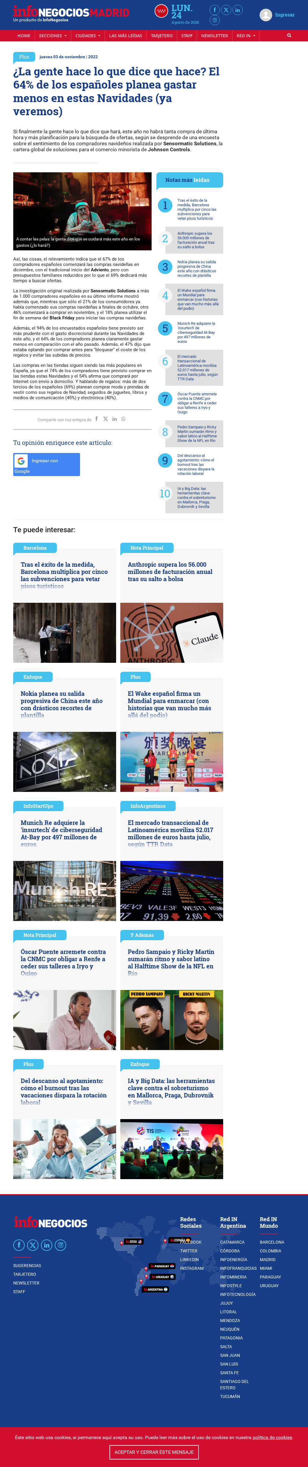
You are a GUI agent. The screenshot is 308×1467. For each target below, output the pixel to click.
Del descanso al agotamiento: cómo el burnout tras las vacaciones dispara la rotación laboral (195, 464)
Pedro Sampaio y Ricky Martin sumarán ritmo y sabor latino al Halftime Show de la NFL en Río (197, 434)
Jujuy (226, 1303)
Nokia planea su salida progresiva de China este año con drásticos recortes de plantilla (196, 269)
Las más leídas (125, 35)
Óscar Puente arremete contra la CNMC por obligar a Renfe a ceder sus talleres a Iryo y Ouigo (197, 403)
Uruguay (269, 1285)
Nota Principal (147, 548)
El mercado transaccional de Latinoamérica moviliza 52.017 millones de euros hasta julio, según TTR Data (197, 367)
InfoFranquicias (238, 1268)
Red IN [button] (244, 35)
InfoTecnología (238, 1294)
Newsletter (214, 35)
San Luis (229, 1364)
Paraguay (270, 1277)
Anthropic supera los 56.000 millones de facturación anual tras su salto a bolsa (196, 240)
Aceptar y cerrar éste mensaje (154, 1452)
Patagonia (231, 1338)
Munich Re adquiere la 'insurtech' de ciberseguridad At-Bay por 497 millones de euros (196, 332)
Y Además (142, 935)
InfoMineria (233, 1277)
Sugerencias (27, 1265)
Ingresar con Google (36, 466)
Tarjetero (162, 35)
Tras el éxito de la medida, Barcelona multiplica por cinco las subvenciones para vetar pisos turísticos (197, 209)
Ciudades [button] (86, 35)
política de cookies (272, 1437)
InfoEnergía (233, 1259)
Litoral (228, 1311)
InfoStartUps (38, 806)
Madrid (268, 1259)
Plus (24, 56)
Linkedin (189, 1259)
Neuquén (229, 1329)
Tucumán (230, 1396)
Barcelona (35, 548)
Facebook (191, 1242)
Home (23, 35)
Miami (266, 1268)
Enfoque (32, 677)
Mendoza (230, 1320)
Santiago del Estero (234, 1384)
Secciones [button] (51, 35)
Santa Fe (229, 1372)
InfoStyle (231, 1285)
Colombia (270, 1250)
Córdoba (230, 1250)
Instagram (192, 1268)
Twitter (188, 1250)
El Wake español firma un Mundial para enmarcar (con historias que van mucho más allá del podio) (198, 299)
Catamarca (232, 1242)
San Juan (230, 1355)
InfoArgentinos (148, 806)
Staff (186, 35)
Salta (226, 1346)
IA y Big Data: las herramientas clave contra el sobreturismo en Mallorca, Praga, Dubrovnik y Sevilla (196, 497)
